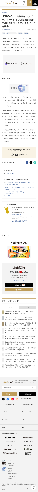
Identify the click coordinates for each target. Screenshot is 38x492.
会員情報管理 (11, 465)
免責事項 (10, 468)
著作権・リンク (11, 463)
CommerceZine (27, 412)
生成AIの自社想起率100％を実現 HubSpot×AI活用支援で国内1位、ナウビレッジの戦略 (20, 343)
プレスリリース (9, 173)
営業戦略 (20, 33)
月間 (27, 307)
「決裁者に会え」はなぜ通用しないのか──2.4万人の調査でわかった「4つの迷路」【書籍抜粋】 (20, 354)
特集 (3, 427)
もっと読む (7, 196)
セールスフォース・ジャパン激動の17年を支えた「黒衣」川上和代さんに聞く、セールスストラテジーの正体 (20, 330)
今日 (10, 307)
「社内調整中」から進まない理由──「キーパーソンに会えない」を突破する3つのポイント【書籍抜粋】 (20, 360)
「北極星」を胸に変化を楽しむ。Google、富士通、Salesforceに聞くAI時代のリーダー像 (20, 312)
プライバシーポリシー (13, 476)
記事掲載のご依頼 (28, 404)
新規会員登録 (19, 285)
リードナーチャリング (11, 33)
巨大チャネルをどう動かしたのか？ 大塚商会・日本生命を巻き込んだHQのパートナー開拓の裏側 (20, 324)
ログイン (20, 289)
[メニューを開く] (3, 3)
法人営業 (26, 33)
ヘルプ (9, 460)
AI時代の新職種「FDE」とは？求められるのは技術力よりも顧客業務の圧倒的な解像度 (20, 349)
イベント (25, 427)
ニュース (5, 420)
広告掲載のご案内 (10, 404)
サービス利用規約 (12, 473)
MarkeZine (5, 412)
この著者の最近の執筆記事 (19, 221)
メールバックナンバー (20, 280)
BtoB (4, 33)
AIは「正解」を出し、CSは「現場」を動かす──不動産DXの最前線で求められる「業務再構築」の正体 (20, 337)
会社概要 (10, 471)
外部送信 (10, 478)
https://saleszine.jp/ (17, 214)
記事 (23, 420)
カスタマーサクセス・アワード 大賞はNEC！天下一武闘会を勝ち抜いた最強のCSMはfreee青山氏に (20, 318)
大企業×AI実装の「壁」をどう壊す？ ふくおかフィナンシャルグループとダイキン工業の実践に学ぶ (20, 366)
